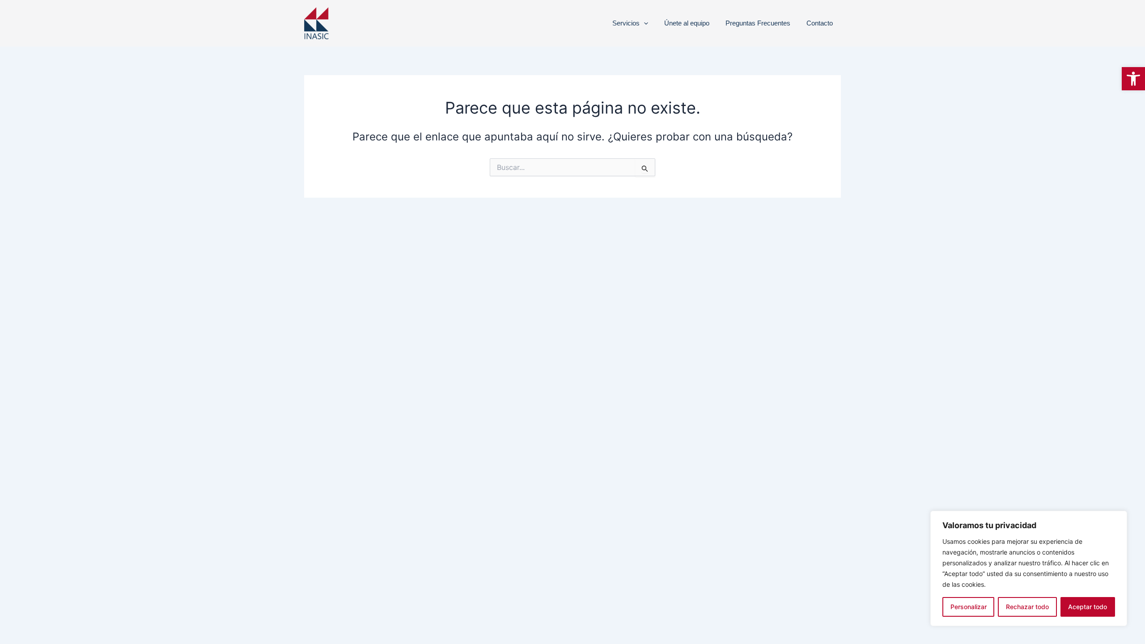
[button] (1133, 78)
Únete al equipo (686, 23)
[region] (1028, 568)
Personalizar (968, 606)
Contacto (819, 23)
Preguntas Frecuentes (757, 23)
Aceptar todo (1087, 606)
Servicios (626, 23)
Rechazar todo (1027, 606)
